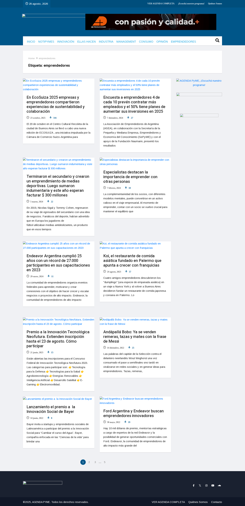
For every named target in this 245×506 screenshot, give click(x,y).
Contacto (216, 501)
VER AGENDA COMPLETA (161, 3)
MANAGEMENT (126, 41)
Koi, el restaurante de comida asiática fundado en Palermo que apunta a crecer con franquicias (132, 260)
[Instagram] (206, 485)
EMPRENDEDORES (183, 41)
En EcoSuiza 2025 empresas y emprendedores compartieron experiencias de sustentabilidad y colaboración (56, 104)
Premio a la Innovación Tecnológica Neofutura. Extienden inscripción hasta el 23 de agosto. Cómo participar (58, 339)
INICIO (31, 41)
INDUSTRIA (106, 41)
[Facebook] (193, 485)
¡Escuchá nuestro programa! (191, 3)
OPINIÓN (162, 41)
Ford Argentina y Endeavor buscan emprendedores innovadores (133, 413)
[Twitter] (200, 485)
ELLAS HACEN (86, 41)
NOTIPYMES (46, 41)
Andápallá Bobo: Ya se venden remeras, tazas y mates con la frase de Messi (134, 336)
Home (31, 58)
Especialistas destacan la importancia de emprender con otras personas (130, 176)
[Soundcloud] (219, 485)
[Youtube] (213, 485)
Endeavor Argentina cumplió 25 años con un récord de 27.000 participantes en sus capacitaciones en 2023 (58, 263)
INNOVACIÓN (65, 41)
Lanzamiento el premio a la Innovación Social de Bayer (51, 409)
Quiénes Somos (215, 3)
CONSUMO (146, 41)
